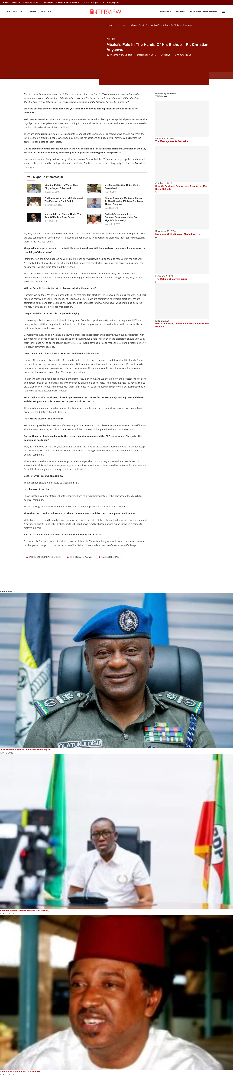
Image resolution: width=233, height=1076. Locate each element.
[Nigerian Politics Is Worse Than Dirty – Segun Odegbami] (34, 188)
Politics (46, 11)
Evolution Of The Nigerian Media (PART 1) (178, 234)
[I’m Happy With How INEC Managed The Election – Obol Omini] (34, 201)
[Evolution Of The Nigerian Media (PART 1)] (182, 211)
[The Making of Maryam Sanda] (182, 256)
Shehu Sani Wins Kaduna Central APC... (21, 1071)
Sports (180, 11)
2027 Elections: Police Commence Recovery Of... (26, 749)
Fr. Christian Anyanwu (80, 557)
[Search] (228, 11)
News (33, 11)
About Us (16, 2)
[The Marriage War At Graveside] (182, 119)
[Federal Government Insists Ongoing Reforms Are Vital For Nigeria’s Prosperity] (94, 219)
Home (6, 2)
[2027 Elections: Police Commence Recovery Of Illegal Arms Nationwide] (116, 670)
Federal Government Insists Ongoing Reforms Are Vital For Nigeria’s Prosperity (121, 217)
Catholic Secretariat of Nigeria (45, 557)
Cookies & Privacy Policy (67, 2)
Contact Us (48, 2)
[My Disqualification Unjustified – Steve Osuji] (94, 188)
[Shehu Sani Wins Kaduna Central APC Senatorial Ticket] (116, 992)
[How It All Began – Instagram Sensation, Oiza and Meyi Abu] (182, 301)
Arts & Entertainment (203, 11)
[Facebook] (223, 2)
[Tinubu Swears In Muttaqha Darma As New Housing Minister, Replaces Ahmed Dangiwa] (94, 203)
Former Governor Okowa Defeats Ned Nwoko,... (25, 910)
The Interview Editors (121, 54)
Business (165, 11)
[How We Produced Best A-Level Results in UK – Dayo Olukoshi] (182, 164)
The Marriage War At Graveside (171, 141)
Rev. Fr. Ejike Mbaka (110, 557)
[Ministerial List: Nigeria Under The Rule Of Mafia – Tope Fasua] (34, 217)
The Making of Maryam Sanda (171, 279)
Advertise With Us (31, 2)
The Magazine (14, 11)
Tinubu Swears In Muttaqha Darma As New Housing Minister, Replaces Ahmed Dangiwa (124, 201)
